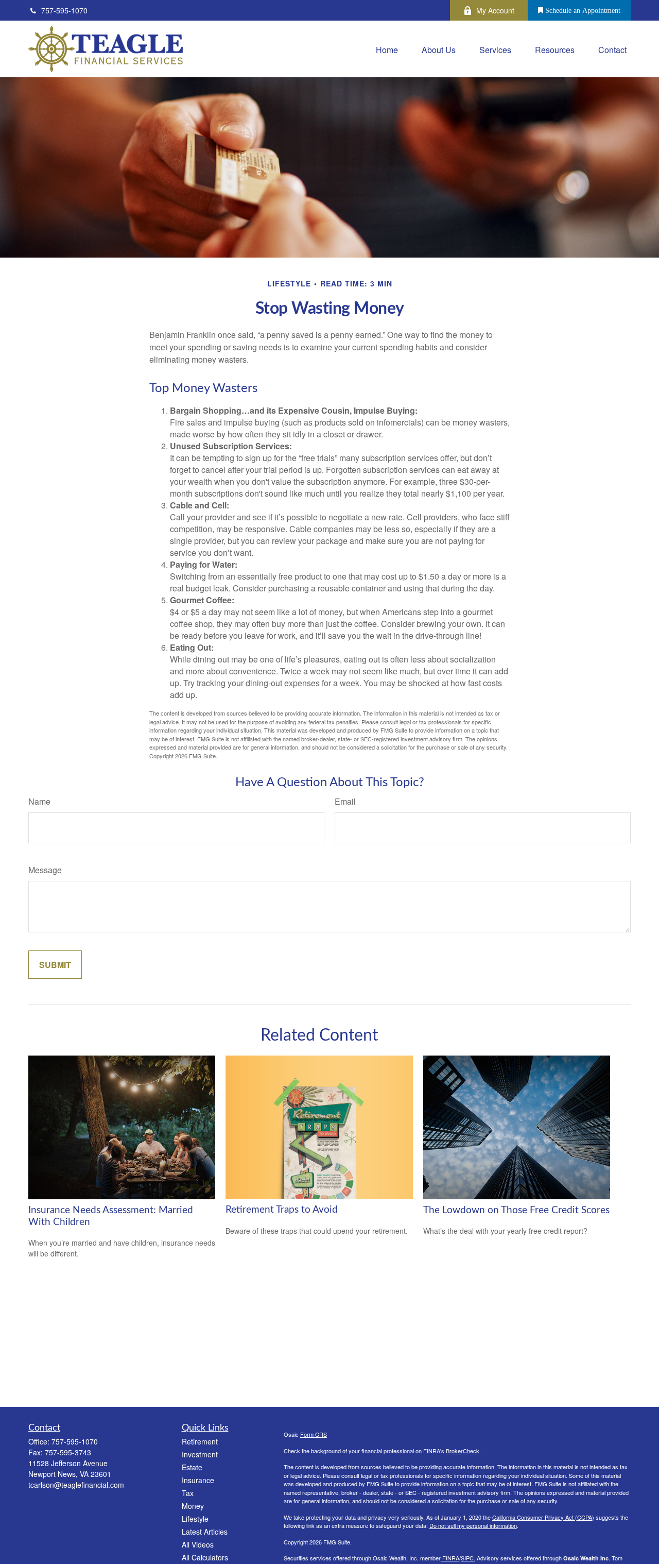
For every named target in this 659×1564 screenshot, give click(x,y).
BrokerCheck (462, 1451)
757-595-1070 (64, 10)
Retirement (200, 1441)
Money (193, 1506)
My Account (495, 10)
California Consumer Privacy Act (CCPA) (543, 1517)
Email (345, 801)
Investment (200, 1454)
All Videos (198, 1544)
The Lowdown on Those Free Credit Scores (516, 1210)
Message (45, 870)
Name (39, 801)
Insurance (198, 1480)
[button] (387, 48)
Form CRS (313, 1434)
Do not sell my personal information (473, 1525)
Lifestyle (195, 1519)
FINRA (450, 1558)
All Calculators (205, 1557)
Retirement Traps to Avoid (282, 1210)
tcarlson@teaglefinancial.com (76, 1485)
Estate (192, 1467)
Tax (188, 1493)
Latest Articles (205, 1531)
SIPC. (468, 1558)
